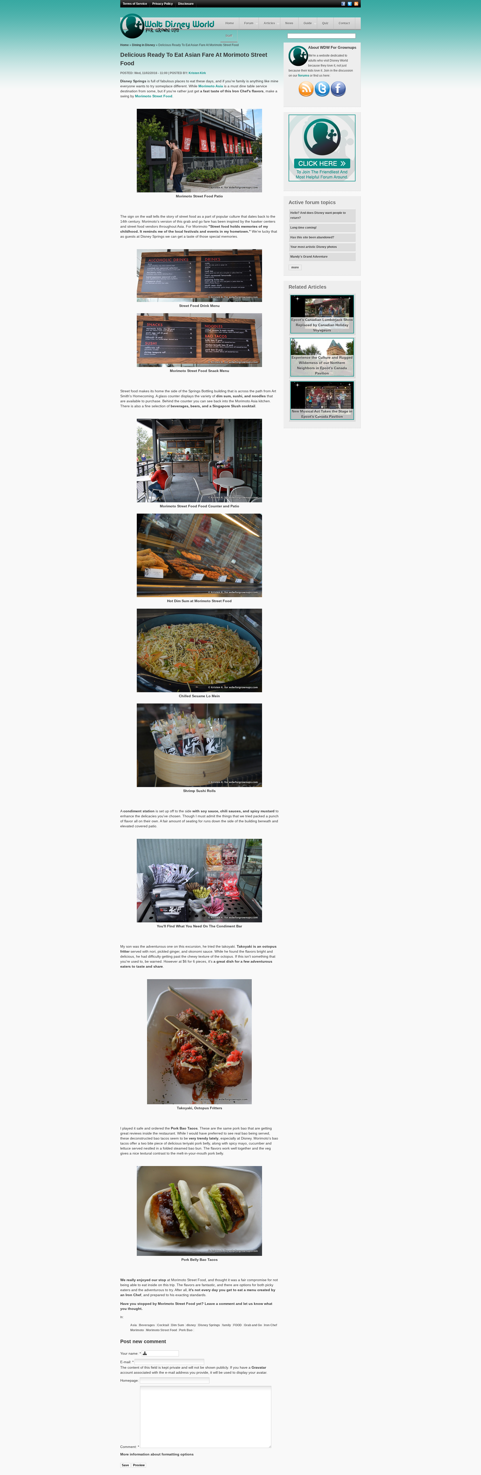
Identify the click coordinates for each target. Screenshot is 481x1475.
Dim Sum (177, 1325)
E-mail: (127, 1362)
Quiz (325, 23)
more (295, 267)
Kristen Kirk (197, 73)
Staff (228, 36)
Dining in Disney (143, 45)
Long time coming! (303, 227)
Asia (133, 1325)
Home (229, 23)
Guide (308, 23)
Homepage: (130, 1380)
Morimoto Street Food (153, 96)
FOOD (237, 1325)
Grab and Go (253, 1325)
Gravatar (259, 1367)
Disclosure (186, 3)
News (289, 23)
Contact (344, 23)
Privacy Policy (162, 3)
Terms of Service (135, 3)
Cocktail (163, 1325)
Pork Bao (185, 1330)
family (226, 1325)
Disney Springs (209, 1325)
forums (303, 75)
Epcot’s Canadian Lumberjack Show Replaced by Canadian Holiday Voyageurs (322, 325)
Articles (269, 23)
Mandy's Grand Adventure (309, 256)
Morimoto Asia (210, 86)
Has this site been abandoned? (312, 237)
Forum (249, 23)
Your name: (130, 1353)
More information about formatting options (157, 1454)
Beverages (147, 1325)
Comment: (129, 1447)
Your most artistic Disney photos (313, 246)
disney (191, 1325)
